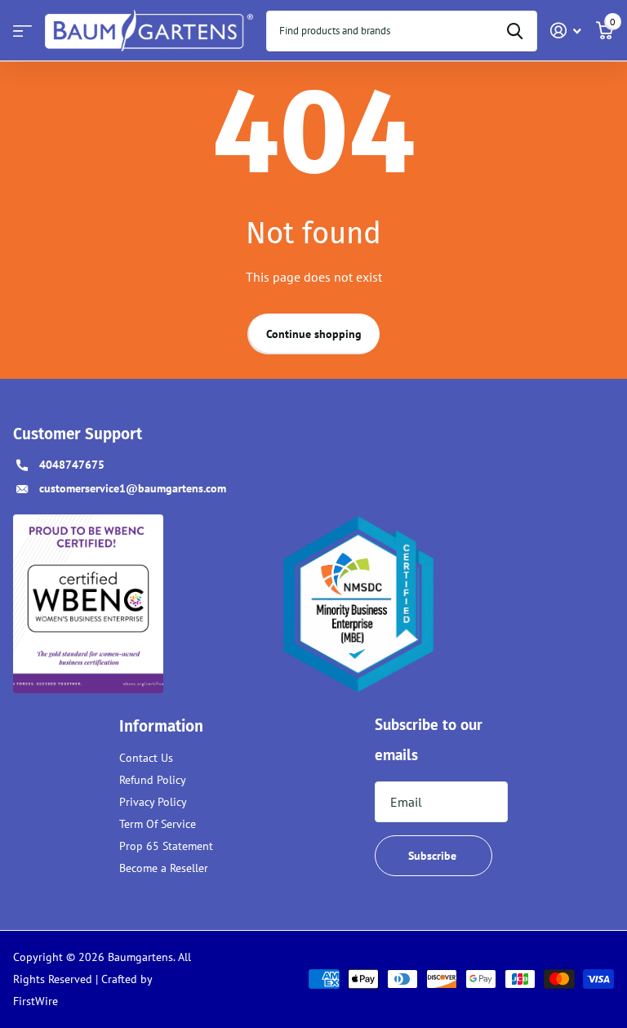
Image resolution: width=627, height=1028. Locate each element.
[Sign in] (566, 30)
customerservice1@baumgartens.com (132, 488)
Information (161, 726)
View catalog (22, 31)
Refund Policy (152, 779)
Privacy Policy (153, 801)
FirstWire (35, 1001)
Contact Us (146, 757)
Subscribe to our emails (428, 739)
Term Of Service (157, 824)
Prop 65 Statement (166, 846)
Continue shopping (314, 334)
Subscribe (434, 855)
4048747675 (71, 464)
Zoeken (514, 31)
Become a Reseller (163, 868)
